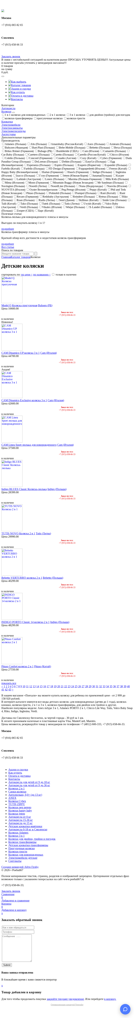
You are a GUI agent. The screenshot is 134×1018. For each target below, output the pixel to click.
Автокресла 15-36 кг (20, 819)
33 (104, 686)
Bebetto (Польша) (53, 577)
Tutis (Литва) (43, 533)
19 (55, 686)
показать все (8, 683)
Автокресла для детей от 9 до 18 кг (29, 782)
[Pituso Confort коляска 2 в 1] (12, 663)
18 (51, 686)
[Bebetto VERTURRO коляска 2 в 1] (12, 574)
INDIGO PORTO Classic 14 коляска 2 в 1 (25, 622)
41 (2, 689)
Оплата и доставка (22, 95)
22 (65, 686)
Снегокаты (14, 860)
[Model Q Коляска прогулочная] (12, 302)
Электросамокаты (12, 127)
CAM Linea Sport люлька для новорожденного (29, 444)
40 (128, 686)
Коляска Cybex (17, 801)
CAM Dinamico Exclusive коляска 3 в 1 (24, 400)
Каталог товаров (21, 85)
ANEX (12, 797)
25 (76, 686)
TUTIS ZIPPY (16, 804)
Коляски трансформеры (22, 842)
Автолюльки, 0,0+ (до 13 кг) (25, 794)
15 (41, 686)
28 (86, 686)
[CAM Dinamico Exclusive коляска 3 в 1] (12, 397)
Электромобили (10, 124)
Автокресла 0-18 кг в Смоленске (27, 829)
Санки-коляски (17, 791)
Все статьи (7, 247)
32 (100, 686)
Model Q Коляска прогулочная (19, 305)
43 (9, 689)
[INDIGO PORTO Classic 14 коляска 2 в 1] (12, 618)
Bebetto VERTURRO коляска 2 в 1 (21, 577)
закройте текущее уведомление (65, 999)
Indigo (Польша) (56, 489)
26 (79, 686)
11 (27, 686)
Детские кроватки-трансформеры (28, 845)
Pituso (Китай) (42, 666)
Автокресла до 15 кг (20, 823)
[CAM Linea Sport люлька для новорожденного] (12, 441)
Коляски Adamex (18, 832)
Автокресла (8, 108)
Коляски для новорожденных (25, 854)
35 (111, 686)
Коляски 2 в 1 (16, 788)
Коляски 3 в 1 (16, 835)
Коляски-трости (17, 851)
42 (6, 689)
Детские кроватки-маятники (25, 826)
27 (83, 686)
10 (24, 686)
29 (90, 686)
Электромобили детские (22, 857)
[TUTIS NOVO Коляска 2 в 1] (12, 530)
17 (48, 686)
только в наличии (65, 274)
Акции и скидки (21, 88)
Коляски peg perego (19, 807)
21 (62, 686)
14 (37, 686)
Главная (6, 257)
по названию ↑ (42, 274)
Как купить (18, 92)
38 (121, 686)
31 (97, 686)
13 (34, 686)
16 (44, 686)
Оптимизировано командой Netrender (67, 1004)
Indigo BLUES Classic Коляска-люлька (24, 489)
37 (118, 686)
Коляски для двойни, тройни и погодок (31, 838)
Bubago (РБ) (45, 305)
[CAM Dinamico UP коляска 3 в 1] (12, 349)
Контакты (17, 99)
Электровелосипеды (13, 131)
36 (114, 686)
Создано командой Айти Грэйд (19, 866)
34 (107, 686)
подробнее (7, 228)
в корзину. (110, 999)
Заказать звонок (10, 56)
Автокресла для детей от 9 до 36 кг (29, 785)
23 (69, 686)
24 (72, 686)
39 (125, 686)
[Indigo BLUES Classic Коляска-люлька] (12, 485)
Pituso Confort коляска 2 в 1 (17, 666)
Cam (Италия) (48, 352)
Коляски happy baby (20, 810)
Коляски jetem (16, 813)
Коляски (6, 111)
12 (30, 686)
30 (93, 686)
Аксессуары (8, 134)
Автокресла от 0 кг (19, 816)
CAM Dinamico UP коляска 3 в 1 (20, 352)
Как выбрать (18, 81)
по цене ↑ (26, 274)
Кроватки (7, 121)
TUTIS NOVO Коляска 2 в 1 (18, 533)
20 (58, 686)
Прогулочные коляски (21, 848)
